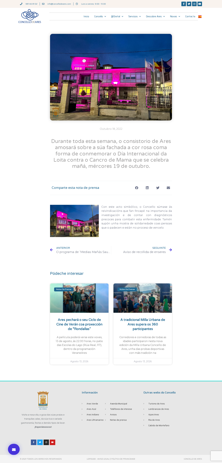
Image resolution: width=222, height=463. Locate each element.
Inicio (86, 16)
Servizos (133, 16)
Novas (173, 16)
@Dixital (115, 16)
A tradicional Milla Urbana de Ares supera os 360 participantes (142, 324)
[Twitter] (189, 4)
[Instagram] (194, 4)
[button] (14, 449)
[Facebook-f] (183, 4)
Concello (98, 16)
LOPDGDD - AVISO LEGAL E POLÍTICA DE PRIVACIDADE (111, 458)
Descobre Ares (154, 16)
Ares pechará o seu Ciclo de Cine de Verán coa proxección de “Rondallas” (79, 324)
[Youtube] (199, 4)
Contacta (190, 16)
